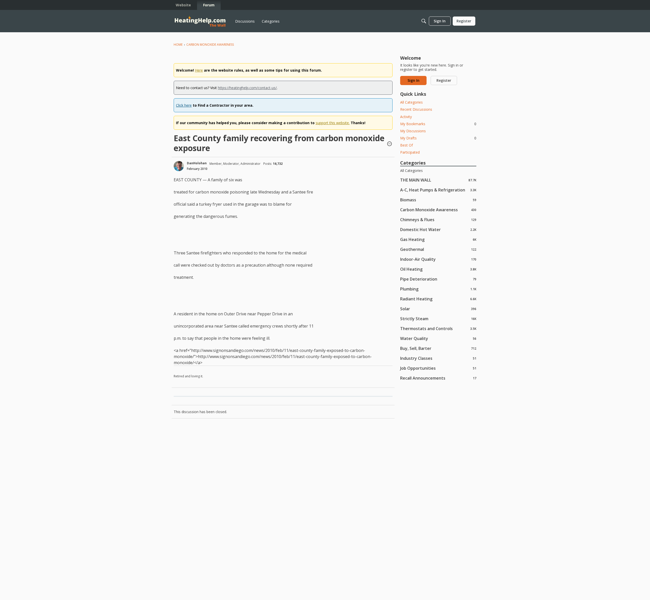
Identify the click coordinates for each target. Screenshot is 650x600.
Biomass (438, 199)
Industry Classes (438, 358)
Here (199, 70)
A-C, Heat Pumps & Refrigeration (438, 189)
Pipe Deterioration (438, 279)
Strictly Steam (438, 318)
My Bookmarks (438, 123)
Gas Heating (438, 239)
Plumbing (438, 288)
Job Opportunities (438, 368)
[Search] (423, 21)
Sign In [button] (413, 80)
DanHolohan (197, 163)
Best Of (406, 145)
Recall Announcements (438, 378)
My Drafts (438, 138)
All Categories (411, 102)
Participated (410, 152)
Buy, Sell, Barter (438, 348)
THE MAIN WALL (438, 180)
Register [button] (443, 80)
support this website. (333, 122)
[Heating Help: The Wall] (200, 21)
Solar (438, 308)
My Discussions (413, 130)
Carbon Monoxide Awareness (438, 209)
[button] (389, 144)
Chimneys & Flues (438, 219)
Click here (184, 105)
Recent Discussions (416, 109)
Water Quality (438, 338)
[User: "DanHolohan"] (179, 166)
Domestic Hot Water (438, 229)
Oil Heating (438, 269)
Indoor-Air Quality (438, 259)
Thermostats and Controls (438, 328)
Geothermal (438, 249)
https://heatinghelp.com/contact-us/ (247, 87)
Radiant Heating (438, 298)
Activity (406, 116)
